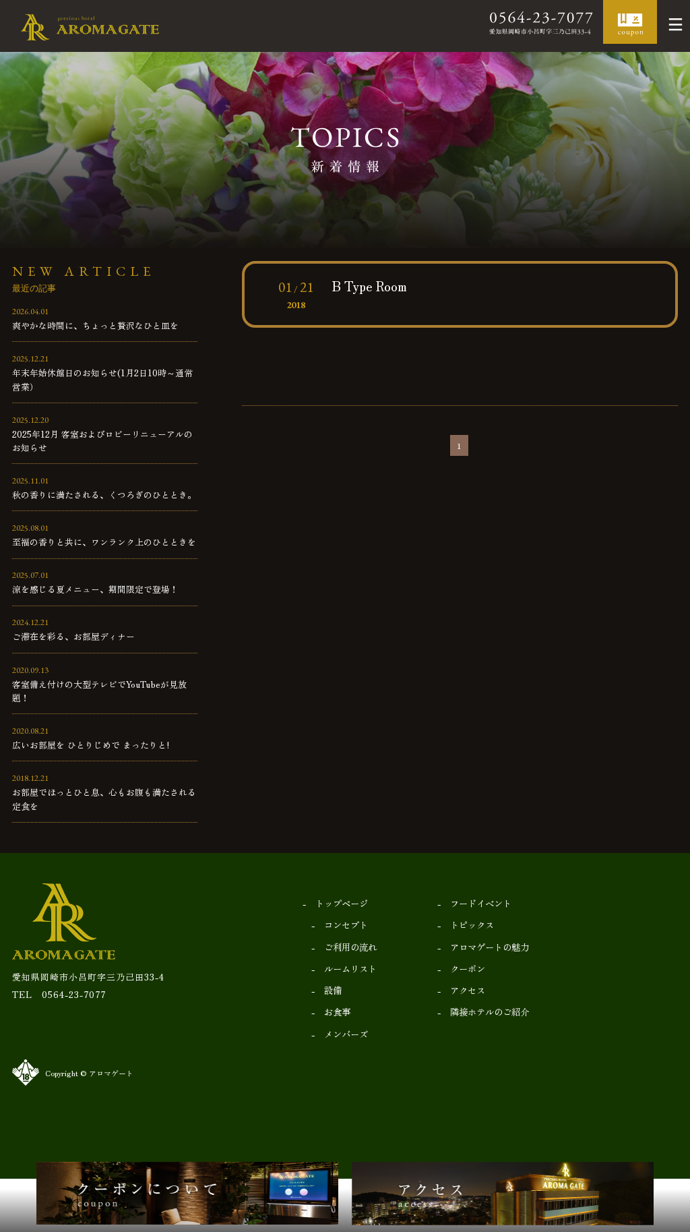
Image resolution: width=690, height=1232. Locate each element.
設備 (333, 990)
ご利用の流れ (350, 947)
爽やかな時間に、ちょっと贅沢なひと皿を (95, 325)
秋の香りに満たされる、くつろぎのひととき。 (104, 494)
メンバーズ (346, 1033)
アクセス (467, 990)
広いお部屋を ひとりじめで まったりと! (90, 744)
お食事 (337, 1011)
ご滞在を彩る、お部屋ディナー (73, 636)
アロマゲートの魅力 (489, 947)
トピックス (472, 924)
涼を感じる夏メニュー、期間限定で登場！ (95, 589)
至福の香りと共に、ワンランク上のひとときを (104, 541)
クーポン (467, 968)
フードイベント (480, 903)
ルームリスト (350, 968)
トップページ (341, 903)
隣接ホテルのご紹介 (489, 1011)
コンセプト (346, 924)
